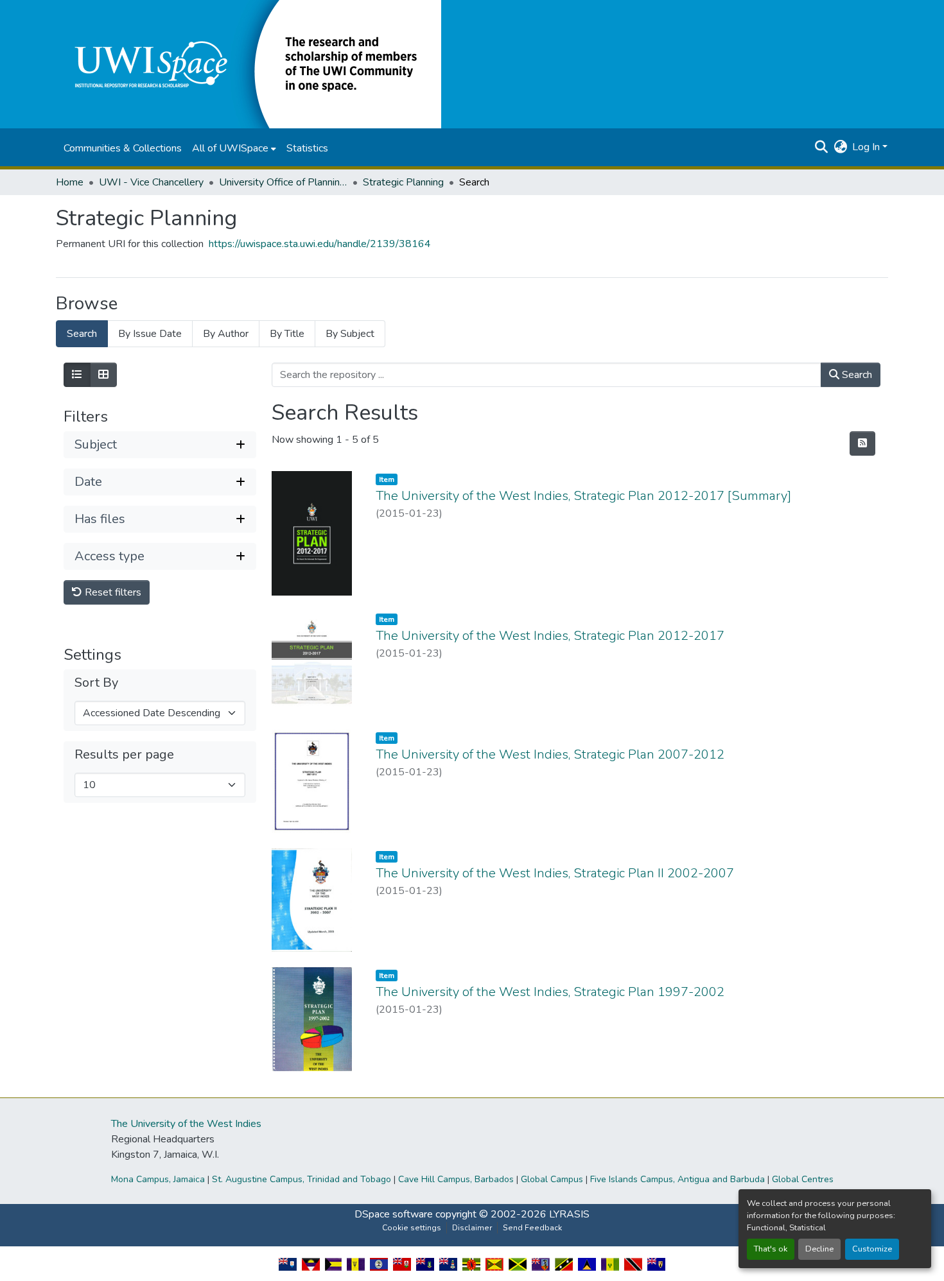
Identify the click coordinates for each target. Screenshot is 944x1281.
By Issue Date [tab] (150, 334)
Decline (819, 1249)
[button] (248, 63)
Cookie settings (411, 1228)
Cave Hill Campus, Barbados (456, 1179)
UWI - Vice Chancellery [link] (151, 182)
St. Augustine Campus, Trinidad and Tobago (301, 1179)
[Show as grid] (103, 375)
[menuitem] (234, 148)
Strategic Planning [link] (403, 182)
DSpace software (393, 1214)
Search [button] (855, 375)
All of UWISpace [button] (230, 148)
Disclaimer (472, 1228)
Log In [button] (867, 147)
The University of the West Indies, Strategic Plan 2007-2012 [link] (550, 754)
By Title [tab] (287, 334)
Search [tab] (82, 334)
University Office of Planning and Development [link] (283, 182)
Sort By (96, 683)
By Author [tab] (226, 334)
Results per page (124, 754)
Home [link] (69, 182)
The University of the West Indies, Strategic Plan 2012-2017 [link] (550, 635)
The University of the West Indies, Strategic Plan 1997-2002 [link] (550, 992)
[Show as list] (77, 375)
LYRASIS (569, 1214)
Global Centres (803, 1179)
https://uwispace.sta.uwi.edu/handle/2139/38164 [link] (320, 244)
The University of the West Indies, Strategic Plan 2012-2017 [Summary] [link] (583, 495)
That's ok (770, 1249)
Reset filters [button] (111, 592)
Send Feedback (532, 1228)
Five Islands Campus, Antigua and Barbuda (677, 1179)
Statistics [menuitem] (307, 148)
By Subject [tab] (350, 334)
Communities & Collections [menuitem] (123, 148)
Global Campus (552, 1179)
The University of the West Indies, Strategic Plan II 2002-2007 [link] (555, 873)
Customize (872, 1249)
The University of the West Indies (186, 1124)
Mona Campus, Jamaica (158, 1179)
